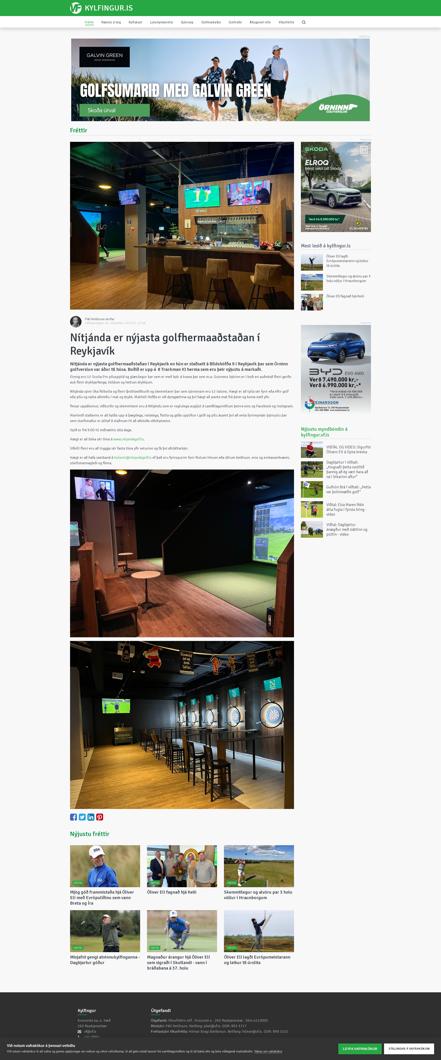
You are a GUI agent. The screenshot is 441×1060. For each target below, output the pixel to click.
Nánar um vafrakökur (268, 1051)
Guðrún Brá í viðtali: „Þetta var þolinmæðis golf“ (348, 489)
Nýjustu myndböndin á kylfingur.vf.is (324, 432)
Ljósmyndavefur (161, 22)
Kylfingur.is (109, 8)
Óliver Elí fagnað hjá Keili (171, 892)
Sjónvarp (187, 22)
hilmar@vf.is (252, 1031)
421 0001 (91, 1037)
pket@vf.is (212, 1026)
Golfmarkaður (211, 22)
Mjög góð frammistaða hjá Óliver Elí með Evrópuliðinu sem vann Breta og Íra (102, 897)
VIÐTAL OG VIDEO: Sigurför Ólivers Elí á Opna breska (348, 449)
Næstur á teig (111, 22)
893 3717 (239, 1026)
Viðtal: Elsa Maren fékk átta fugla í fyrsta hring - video (346, 509)
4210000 (260, 1020)
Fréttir (89, 22)
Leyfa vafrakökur (360, 1049)
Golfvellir (235, 22)
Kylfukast (135, 22)
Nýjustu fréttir (90, 834)
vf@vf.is (90, 1031)
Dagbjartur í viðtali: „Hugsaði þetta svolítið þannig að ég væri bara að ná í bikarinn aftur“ (347, 469)
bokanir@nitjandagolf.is (133, 457)
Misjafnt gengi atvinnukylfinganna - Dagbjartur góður (105, 959)
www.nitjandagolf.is (128, 439)
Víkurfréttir (286, 22)
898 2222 (280, 1031)
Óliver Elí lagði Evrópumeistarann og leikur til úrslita (257, 959)
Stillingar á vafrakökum (409, 1048)
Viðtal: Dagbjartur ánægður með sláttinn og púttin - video (347, 529)
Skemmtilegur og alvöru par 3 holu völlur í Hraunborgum (258, 895)
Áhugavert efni (260, 22)
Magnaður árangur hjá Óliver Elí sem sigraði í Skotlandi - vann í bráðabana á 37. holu (178, 962)
